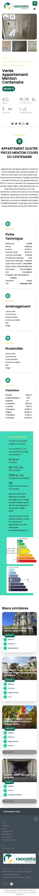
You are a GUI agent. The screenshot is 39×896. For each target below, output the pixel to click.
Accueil (5, 58)
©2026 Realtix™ (8, 871)
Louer (4, 828)
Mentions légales (24, 871)
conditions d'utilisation (23, 892)
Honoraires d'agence (11, 874)
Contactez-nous (9, 840)
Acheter (5, 825)
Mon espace (7, 837)
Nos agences (7, 831)
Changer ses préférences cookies (16, 877)
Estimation (6, 834)
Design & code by (5, 884)
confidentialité (7, 892)
